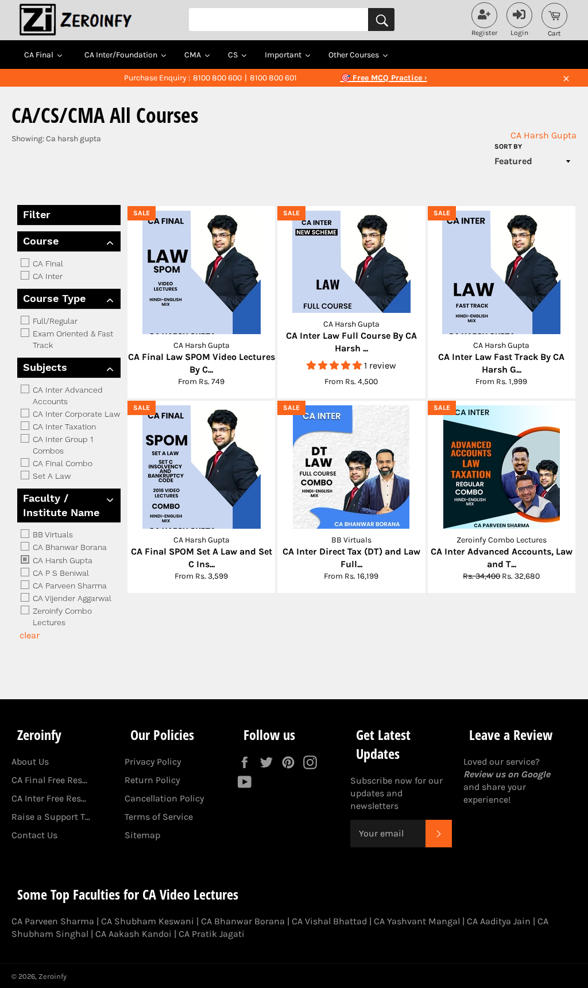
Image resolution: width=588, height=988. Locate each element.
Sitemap (142, 835)
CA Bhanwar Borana (68, 547)
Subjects (45, 367)
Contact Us (34, 835)
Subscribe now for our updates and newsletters (396, 793)
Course (41, 241)
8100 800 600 (217, 78)
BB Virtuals (51, 534)
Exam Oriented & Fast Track (71, 339)
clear (30, 635)
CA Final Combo (61, 463)
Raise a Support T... (50, 816)
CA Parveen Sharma (68, 585)
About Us (30, 761)
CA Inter (46, 276)
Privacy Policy (153, 761)
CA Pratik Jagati (212, 933)
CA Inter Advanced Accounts (66, 395)
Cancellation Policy (164, 798)
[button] (335, 365)
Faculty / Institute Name (61, 505)
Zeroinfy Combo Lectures (61, 616)
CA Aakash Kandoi (133, 933)
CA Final (46, 263)
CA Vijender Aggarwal (70, 598)
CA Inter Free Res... (48, 798)
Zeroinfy (52, 976)
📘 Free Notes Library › (383, 78)
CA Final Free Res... (49, 779)
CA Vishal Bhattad (329, 921)
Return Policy (152, 779)
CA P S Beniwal (59, 573)
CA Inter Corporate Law (75, 414)
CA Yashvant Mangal (417, 921)
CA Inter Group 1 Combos (61, 445)
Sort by (508, 146)
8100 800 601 (273, 78)
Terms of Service (159, 816)
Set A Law (50, 476)
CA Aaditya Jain (499, 921)
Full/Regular (54, 321)
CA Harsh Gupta (543, 135)
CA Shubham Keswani (147, 921)
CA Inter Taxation (63, 426)
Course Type (54, 298)
